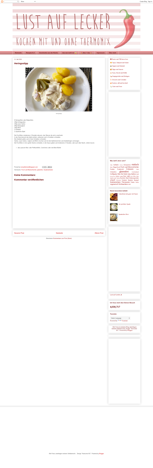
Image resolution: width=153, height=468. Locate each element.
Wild (129, 184)
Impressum (100, 53)
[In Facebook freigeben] (49, 167)
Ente (111, 167)
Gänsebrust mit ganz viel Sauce (128, 194)
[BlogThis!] (45, 167)
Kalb (137, 174)
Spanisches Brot (124, 214)
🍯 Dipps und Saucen (116, 69)
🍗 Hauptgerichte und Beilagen (119, 76)
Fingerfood (116, 167)
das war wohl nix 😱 (69, 53)
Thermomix (126, 182)
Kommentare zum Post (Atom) (62, 238)
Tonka (132, 182)
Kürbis (117, 176)
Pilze (134, 176)
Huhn (129, 174)
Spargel (136, 180)
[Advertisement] (124, 124)
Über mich (112, 53)
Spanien (130, 180)
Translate (125, 321)
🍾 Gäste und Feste (116, 86)
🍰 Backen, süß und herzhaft (119, 83)
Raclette (122, 178)
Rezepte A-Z (30, 53)
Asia (111, 165)
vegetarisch (114, 184)
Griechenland (135, 172)
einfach (135, 164)
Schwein (118, 180)
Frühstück (129, 169)
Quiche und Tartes (115, 178)
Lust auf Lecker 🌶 (116, 295)
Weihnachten (123, 184)
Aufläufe (116, 165)
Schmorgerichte (134, 178)
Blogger (129, 330)
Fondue (112, 169)
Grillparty (113, 174)
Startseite (18, 53)
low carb (126, 176)
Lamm (121, 176)
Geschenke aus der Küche (48, 53)
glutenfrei (40, 170)
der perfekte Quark (124, 204)
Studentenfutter (48, 170)
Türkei (137, 182)
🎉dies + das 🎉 (86, 53)
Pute (137, 176)
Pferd (131, 176)
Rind (127, 178)
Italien (133, 174)
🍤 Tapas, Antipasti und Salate (119, 62)
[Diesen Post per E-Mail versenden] (43, 167)
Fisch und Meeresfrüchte (28, 170)
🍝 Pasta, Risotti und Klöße (118, 73)
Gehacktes (113, 172)
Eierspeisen (127, 165)
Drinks (121, 165)
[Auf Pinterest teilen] (51, 167)
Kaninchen (112, 176)
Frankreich (120, 169)
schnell (112, 180)
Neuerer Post (19, 233)
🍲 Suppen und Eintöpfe (117, 66)
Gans (137, 169)
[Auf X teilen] (47, 167)
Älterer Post (99, 233)
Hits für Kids (122, 174)
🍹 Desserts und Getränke (118, 80)
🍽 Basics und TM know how (119, 59)
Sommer (124, 180)
